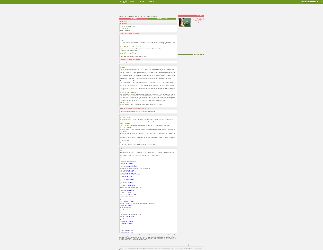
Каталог (141, 1)
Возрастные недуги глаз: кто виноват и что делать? (198, 20)
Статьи (132, 1)
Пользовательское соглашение (172, 245)
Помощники (152, 1)
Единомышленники (193, 245)
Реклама (130, 245)
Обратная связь (151, 245)
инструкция (130, 159)
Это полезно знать (130, 16)
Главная (121, 16)
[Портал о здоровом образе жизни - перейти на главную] (123, 3)
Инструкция (133, 18)
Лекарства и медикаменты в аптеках (146, 16)
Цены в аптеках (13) (162, 18)
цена (126, 159)
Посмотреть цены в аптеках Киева (128, 62)
